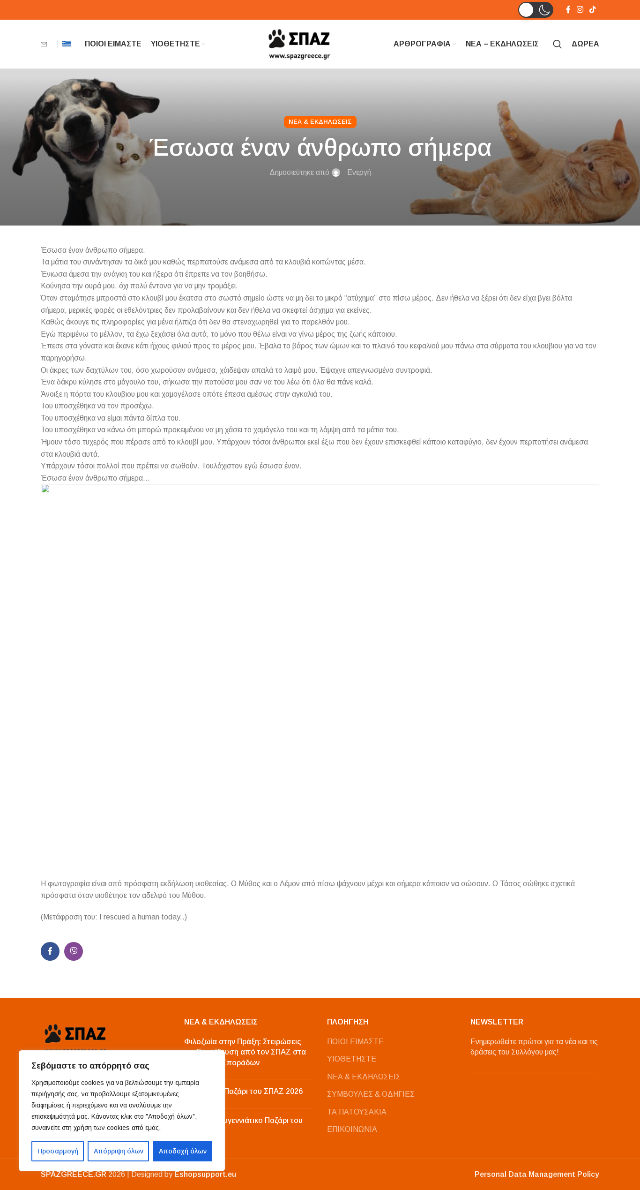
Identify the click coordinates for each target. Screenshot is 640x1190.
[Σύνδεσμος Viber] (73, 951)
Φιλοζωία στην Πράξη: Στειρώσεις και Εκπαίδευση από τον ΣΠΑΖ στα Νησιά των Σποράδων (245, 1052)
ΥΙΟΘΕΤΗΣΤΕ (351, 1059)
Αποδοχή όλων (183, 1151)
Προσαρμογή (57, 1151)
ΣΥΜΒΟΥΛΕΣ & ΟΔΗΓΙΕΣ (371, 1094)
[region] (122, 1110)
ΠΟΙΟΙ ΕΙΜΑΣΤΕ (355, 1042)
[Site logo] (300, 43)
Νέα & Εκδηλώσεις (320, 121)
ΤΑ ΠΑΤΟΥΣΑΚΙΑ (357, 1112)
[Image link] (76, 1038)
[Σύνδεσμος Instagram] (579, 9)
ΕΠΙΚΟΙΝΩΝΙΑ (352, 1129)
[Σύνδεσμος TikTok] (593, 9)
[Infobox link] (46, 44)
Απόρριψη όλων (118, 1151)
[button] (535, 10)
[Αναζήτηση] (557, 44)
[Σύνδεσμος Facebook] (568, 9)
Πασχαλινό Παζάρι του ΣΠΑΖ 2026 (243, 1091)
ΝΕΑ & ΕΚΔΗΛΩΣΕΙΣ (364, 1077)
